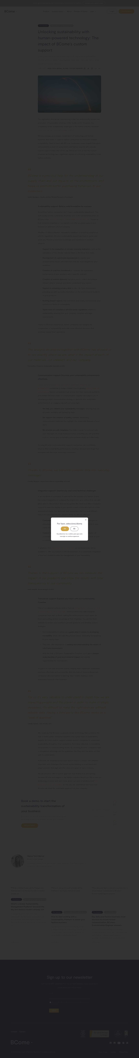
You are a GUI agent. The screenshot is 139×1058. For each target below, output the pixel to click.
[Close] (86, 520)
